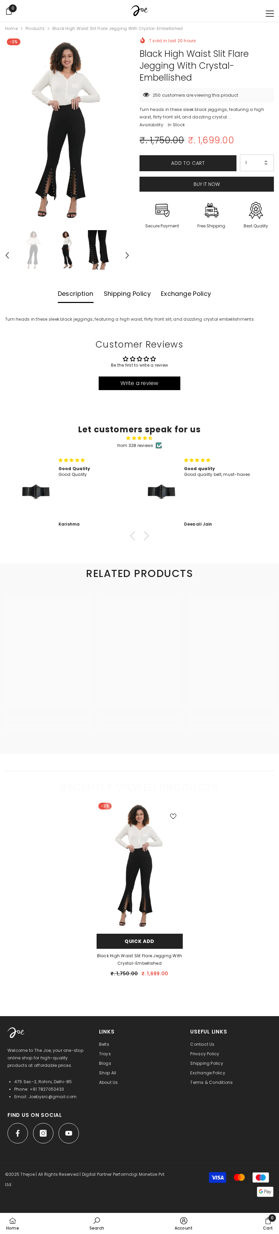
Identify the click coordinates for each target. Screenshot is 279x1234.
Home (11, 28)
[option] (67, 130)
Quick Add (139, 941)
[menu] (270, 14)
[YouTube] (69, 1133)
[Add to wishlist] (173, 816)
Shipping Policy (127, 293)
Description (76, 293)
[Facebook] (17, 1133)
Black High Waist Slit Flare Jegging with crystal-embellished (139, 959)
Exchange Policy (186, 293)
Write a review (139, 383)
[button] (7, 255)
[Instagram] (43, 1133)
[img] (139, 438)
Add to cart (188, 163)
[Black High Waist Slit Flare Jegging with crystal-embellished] (140, 865)
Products (35, 28)
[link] (48, 717)
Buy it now (207, 184)
